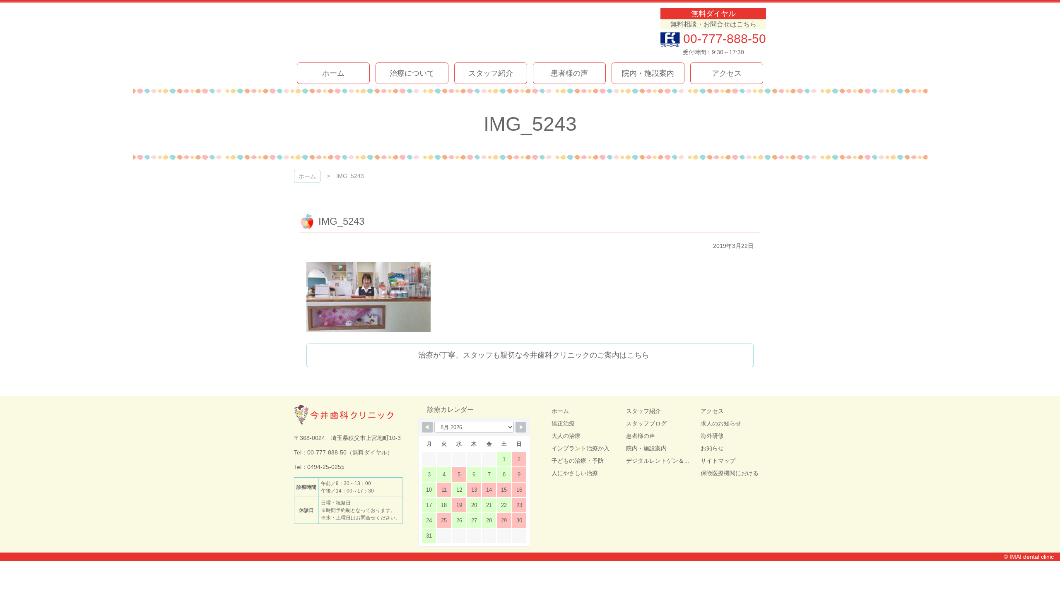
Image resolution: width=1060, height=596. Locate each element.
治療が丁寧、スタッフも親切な (533, 355)
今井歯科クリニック (388, 32)
